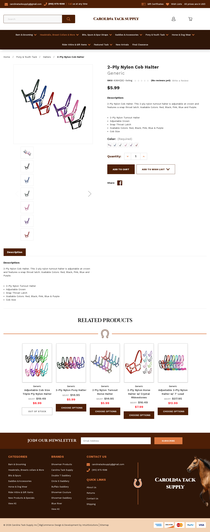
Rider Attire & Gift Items (74, 44)
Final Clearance (140, 44)
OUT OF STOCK (37, 411)
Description (14, 252)
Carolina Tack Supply (62, 470)
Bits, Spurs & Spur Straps (95, 35)
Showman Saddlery (61, 498)
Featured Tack (101, 44)
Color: (119, 139)
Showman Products (61, 464)
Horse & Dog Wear (181, 35)
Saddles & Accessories (126, 35)
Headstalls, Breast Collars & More (57, 35)
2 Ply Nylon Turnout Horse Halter (105, 392)
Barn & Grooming (24, 35)
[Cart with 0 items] (190, 19)
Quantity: (114, 156)
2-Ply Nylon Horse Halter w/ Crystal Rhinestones (138, 394)
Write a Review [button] (180, 80)
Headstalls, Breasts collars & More (26, 470)
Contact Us (92, 498)
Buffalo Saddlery (60, 486)
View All (12, 503)
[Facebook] (119, 183)
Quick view (37, 363)
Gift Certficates (155, 4)
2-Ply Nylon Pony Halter (71, 390)
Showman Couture (61, 492)
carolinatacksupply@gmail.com (26, 4)
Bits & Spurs (14, 475)
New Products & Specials (21, 498)
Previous (16, 194)
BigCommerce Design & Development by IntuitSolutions (68, 525)
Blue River (56, 503)
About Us (91, 487)
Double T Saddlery (61, 475)
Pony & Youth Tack (155, 35)
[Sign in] (173, 19)
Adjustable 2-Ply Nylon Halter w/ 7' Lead (173, 392)
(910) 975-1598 (56, 4)
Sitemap (104, 525)
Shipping (91, 504)
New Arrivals (122, 44)
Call (70, 4)
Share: (111, 182)
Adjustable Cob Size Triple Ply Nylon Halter (37, 392)
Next (89, 194)
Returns (91, 493)
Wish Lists (176, 4)
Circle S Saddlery (60, 481)
